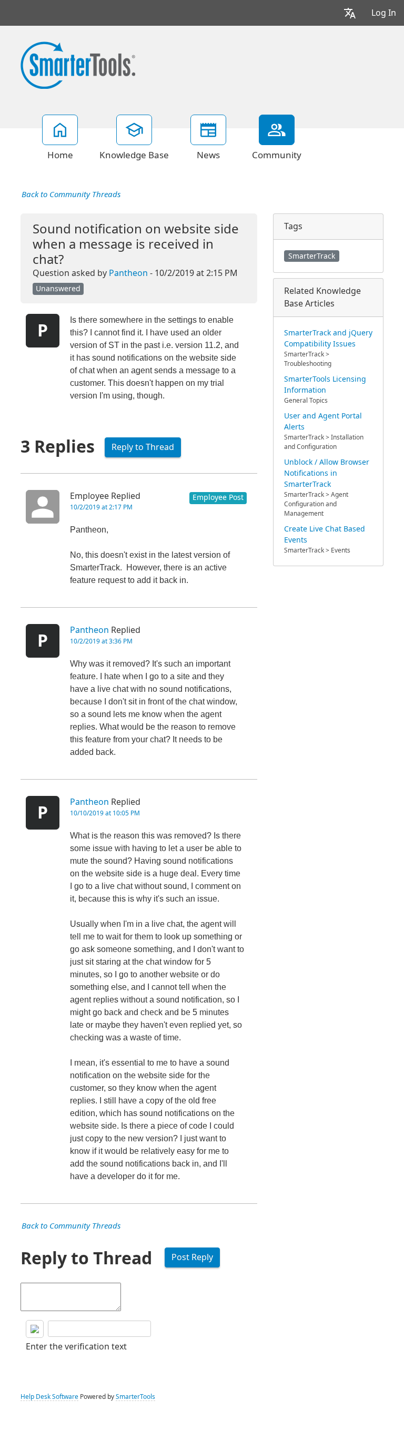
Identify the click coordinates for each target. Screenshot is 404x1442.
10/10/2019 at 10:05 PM (105, 813)
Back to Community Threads (71, 194)
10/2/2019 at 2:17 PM (101, 507)
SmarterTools (135, 1396)
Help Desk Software (49, 1396)
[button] (349, 13)
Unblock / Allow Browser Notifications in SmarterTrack (326, 473)
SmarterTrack (311, 256)
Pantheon (128, 273)
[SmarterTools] (78, 64)
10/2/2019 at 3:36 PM (101, 641)
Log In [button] (383, 13)
